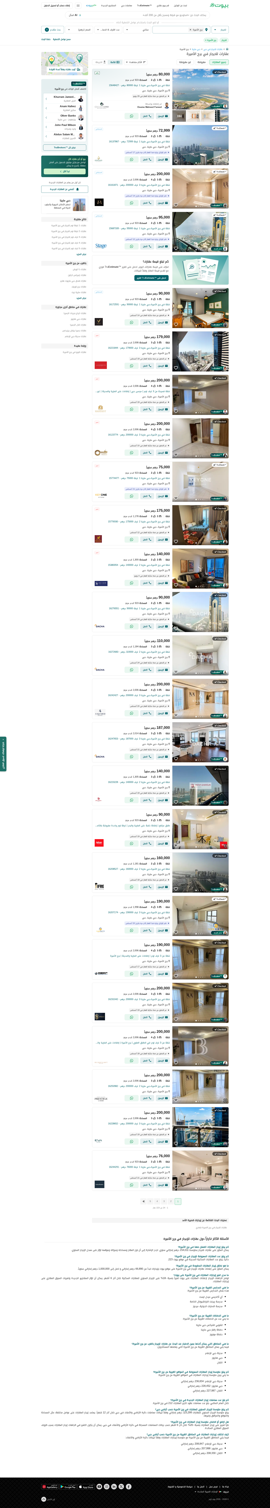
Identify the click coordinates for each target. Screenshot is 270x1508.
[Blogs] (91, 5)
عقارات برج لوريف (79, 287)
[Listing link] (160, 95)
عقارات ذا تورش (79, 269)
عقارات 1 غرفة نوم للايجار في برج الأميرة (68, 226)
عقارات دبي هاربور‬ (78, 319)
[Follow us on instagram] (107, 1486)
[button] (220, 30)
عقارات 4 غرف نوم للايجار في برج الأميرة (69, 243)
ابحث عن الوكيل (180, 5)
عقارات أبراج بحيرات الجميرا (75, 313)
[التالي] (143, 1201)
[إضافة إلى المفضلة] (176, 106)
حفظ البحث (45, 39)
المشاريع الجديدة (108, 5)
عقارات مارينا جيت (79, 292)
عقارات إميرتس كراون (77, 275)
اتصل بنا (200, 1487)
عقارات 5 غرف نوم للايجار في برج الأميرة (69, 249)
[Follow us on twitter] (121, 1486)
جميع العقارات (219, 62)
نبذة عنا (225, 1487)
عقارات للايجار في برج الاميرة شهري (211, 1227)
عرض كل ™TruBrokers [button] (65, 147)
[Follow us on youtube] (99, 1486)
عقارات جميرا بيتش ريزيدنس (74, 331)
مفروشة (202, 62)
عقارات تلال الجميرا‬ (78, 325)
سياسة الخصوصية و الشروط (180, 1487)
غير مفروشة (185, 62)
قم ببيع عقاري (163, 5)
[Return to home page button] (219, 5)
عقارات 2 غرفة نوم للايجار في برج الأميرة (68, 231)
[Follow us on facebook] (129, 1486)
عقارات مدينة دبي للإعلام (75, 336)
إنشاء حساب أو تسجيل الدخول (57, 5)
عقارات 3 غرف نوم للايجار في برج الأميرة (69, 237)
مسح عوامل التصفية (62, 39)
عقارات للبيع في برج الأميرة (74, 352)
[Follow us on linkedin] (114, 1486)
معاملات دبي (126, 5)
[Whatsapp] (132, 116)
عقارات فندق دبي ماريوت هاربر (73, 281)
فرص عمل (213, 1487)
